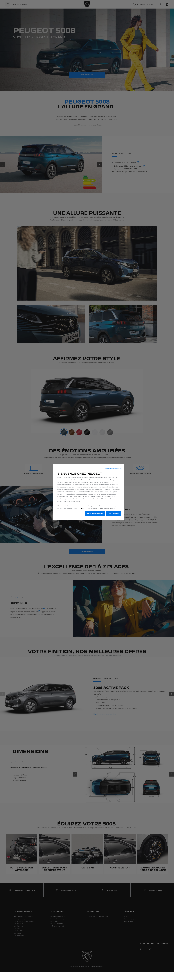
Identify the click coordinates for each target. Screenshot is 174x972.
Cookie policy (83, 508)
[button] (114, 468)
